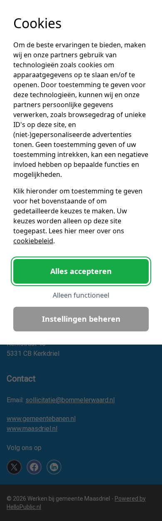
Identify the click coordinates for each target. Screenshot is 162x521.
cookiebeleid (33, 240)
